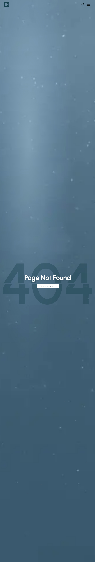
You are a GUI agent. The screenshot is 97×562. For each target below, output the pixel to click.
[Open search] (83, 4)
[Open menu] (88, 4)
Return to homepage (46, 286)
